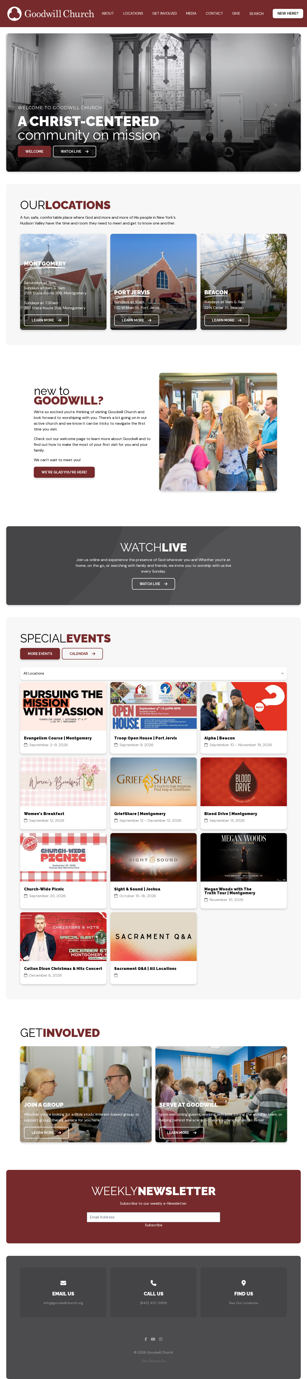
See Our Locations (243, 1303)
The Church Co (153, 1361)
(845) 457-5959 (153, 1303)
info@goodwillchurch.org (63, 1303)
